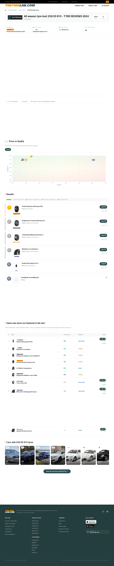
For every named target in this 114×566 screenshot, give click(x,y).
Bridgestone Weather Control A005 (26, 375)
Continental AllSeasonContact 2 (32, 235)
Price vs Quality (13, 101)
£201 (102, 249)
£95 (102, 429)
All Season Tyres (9, 526)
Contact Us (74, 1)
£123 (102, 380)
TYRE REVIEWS (12, 10)
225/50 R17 (35, 528)
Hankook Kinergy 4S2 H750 (24, 341)
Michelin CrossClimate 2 (30, 249)
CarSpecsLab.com (64, 531)
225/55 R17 (35, 531)
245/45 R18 (35, 533)
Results (25, 101)
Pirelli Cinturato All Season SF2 (25, 362)
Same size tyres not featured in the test (44, 101)
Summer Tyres (79, 5)
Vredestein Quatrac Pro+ (40, 31)
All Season (105, 5)
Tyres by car (8, 529)
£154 (102, 207)
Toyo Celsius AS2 (21, 383)
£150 (102, 235)
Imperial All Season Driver (24, 431)
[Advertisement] (57, 121)
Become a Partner (64, 529)
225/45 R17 (35, 523)
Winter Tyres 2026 (10, 523)
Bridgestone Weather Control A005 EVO (28, 356)
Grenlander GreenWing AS (30, 277)
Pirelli (33, 550)
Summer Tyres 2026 (11, 521)
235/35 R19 (22, 10)
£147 (102, 221)
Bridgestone (35, 545)
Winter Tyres (93, 5)
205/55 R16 (35, 521)
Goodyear (34, 547)
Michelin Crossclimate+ (23, 349)
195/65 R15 (35, 526)
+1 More (104, 343)
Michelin (34, 542)
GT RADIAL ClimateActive (23, 368)
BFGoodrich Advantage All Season (26, 392)
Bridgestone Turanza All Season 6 (33, 220)
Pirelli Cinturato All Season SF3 (16, 31)
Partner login (62, 526)
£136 (102, 339)
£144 (102, 264)
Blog (60, 523)
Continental (35, 540)
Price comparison (53, 1)
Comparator (64, 1)
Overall (8, 149)
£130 (102, 389)
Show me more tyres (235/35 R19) (56, 471)
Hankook (34, 552)
